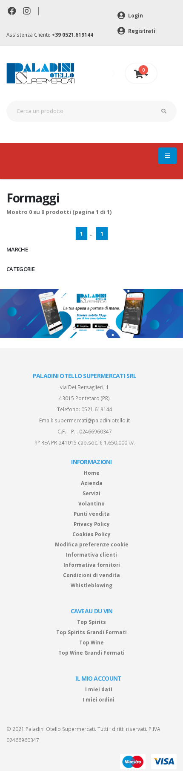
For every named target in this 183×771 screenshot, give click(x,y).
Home (92, 472)
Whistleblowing (91, 585)
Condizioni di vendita (91, 575)
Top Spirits (91, 621)
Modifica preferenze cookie (92, 544)
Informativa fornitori (91, 564)
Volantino (91, 503)
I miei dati (98, 689)
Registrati (141, 30)
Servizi (91, 493)
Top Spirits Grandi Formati (91, 632)
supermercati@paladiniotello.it (92, 420)
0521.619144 (96, 409)
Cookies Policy (91, 534)
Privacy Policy (92, 523)
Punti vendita (92, 513)
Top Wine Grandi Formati (91, 652)
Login (135, 15)
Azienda (92, 482)
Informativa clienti (91, 554)
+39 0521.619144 (72, 34)
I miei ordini (98, 699)
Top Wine (91, 642)
